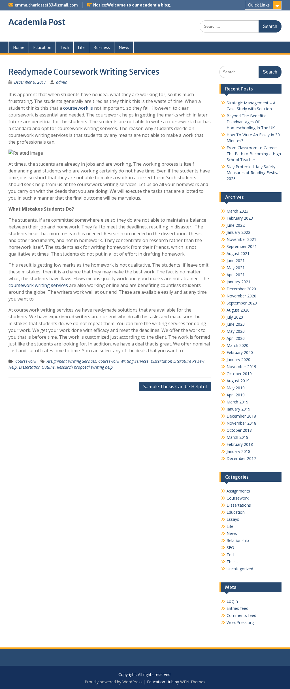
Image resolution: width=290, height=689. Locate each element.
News (124, 47)
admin (61, 82)
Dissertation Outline (37, 367)
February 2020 (240, 352)
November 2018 (241, 423)
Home (18, 47)
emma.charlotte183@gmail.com (46, 5)
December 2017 (241, 458)
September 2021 (242, 246)
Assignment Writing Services (71, 361)
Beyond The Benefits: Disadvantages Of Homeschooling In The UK (251, 121)
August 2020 (238, 310)
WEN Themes (192, 681)
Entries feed (237, 608)
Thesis (232, 561)
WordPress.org (240, 622)
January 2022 (238, 232)
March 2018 (237, 437)
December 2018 (241, 416)
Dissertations (239, 505)
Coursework (25, 361)
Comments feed (241, 615)
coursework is (78, 108)
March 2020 (237, 345)
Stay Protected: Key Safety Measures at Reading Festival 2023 (253, 172)
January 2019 (238, 409)
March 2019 (237, 402)
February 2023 (240, 218)
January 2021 (238, 281)
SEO (230, 547)
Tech (64, 47)
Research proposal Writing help (85, 367)
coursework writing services (38, 285)
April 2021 (236, 274)
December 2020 (241, 288)
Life (81, 47)
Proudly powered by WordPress (113, 681)
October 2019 (239, 373)
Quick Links (259, 5)
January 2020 (238, 359)
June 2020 (236, 324)
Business (101, 47)
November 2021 (241, 239)
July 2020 (235, 317)
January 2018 (238, 451)
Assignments (238, 491)
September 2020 (242, 303)
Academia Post (36, 22)
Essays (233, 519)
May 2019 (236, 387)
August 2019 (238, 380)
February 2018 (240, 444)
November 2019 (241, 366)
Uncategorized (240, 568)
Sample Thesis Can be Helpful (175, 386)
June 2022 (236, 225)
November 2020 (241, 296)
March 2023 (237, 211)
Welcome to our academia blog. (139, 5)
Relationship (238, 540)
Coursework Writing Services (123, 361)
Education (42, 47)
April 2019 (236, 395)
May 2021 (236, 267)
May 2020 (236, 331)
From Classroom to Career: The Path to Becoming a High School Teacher (254, 153)
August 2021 (238, 253)
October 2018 (239, 430)
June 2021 (236, 260)
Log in (232, 601)
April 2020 (236, 338)
